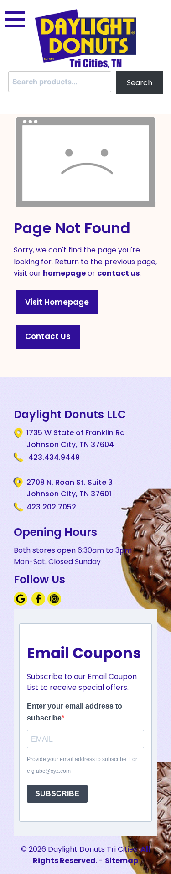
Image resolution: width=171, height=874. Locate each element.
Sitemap (121, 860)
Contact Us (48, 336)
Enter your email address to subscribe (74, 712)
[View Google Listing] (22, 603)
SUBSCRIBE (57, 793)
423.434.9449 (53, 457)
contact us (118, 273)
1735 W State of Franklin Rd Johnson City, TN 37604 (75, 438)
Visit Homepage (57, 302)
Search (139, 82)
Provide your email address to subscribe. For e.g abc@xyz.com (82, 765)
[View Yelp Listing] (55, 603)
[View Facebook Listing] (39, 603)
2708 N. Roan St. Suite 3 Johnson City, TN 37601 (69, 488)
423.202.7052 (51, 507)
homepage (64, 273)
